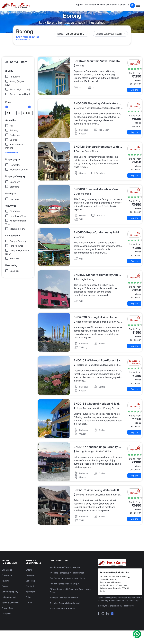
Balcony (14, 130)
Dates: (60, 33)
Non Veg (14, 199)
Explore (134, 90)
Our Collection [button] (107, 4)
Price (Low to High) (20, 94)
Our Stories (7, 570)
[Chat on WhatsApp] (137, 634)
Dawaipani (30, 575)
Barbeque (15, 135)
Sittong (29, 570)
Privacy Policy (8, 608)
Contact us (123, 4)
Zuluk (28, 597)
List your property (10, 591)
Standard (14, 186)
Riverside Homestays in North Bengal (67, 573)
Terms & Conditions (10, 602)
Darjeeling (30, 581)
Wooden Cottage (19, 169)
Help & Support (9, 597)
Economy (15, 181)
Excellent (14, 270)
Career (5, 586)
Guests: (99, 33)
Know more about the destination (27, 38)
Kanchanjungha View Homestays (65, 567)
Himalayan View (18, 216)
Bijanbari (30, 586)
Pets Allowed (16, 245)
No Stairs (14, 258)
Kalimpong (30, 591)
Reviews (5, 581)
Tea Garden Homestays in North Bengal (68, 578)
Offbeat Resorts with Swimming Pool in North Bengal (70, 590)
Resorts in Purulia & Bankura (62, 608)
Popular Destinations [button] (86, 4)
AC (11, 125)
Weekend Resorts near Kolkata (64, 597)
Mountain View (17, 228)
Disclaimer (6, 613)
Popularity (15, 76)
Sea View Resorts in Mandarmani (65, 603)
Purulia (29, 602)
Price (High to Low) (20, 89)
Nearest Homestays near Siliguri (64, 583)
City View (15, 211)
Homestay (15, 165)
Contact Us (7, 575)
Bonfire (13, 139)
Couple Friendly (18, 241)
